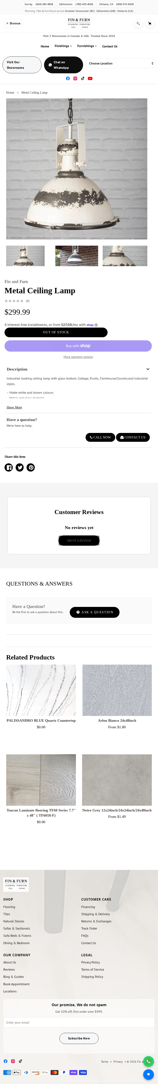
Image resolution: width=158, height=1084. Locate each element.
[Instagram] (75, 78)
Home (45, 46)
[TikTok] (82, 78)
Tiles (6, 914)
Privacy (118, 1061)
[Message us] (148, 1074)
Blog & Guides (13, 977)
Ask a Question (96, 612)
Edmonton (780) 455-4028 (76, 4)
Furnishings (86, 46)
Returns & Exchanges (96, 921)
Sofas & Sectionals (16, 928)
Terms (104, 1061)
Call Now (102, 437)
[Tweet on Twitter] (20, 467)
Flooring (9, 907)
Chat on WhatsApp (61, 65)
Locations (10, 991)
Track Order (89, 928)
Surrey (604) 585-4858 (38, 4)
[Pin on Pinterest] (31, 467)
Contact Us (109, 46)
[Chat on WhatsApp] (148, 1061)
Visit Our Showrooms (15, 65)
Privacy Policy (90, 962)
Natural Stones (13, 921)
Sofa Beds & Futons (17, 935)
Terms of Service (92, 969)
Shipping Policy (92, 977)
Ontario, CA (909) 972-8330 (116, 4)
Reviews (9, 969)
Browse (13, 23)
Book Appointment (16, 984)
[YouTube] (90, 78)
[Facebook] (68, 78)
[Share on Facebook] (9, 467)
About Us (9, 962)
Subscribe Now (79, 1038)
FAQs (84, 935)
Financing (88, 907)
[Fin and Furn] (79, 23)
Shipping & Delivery (95, 914)
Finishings (63, 46)
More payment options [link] (78, 357)
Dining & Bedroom (16, 943)
